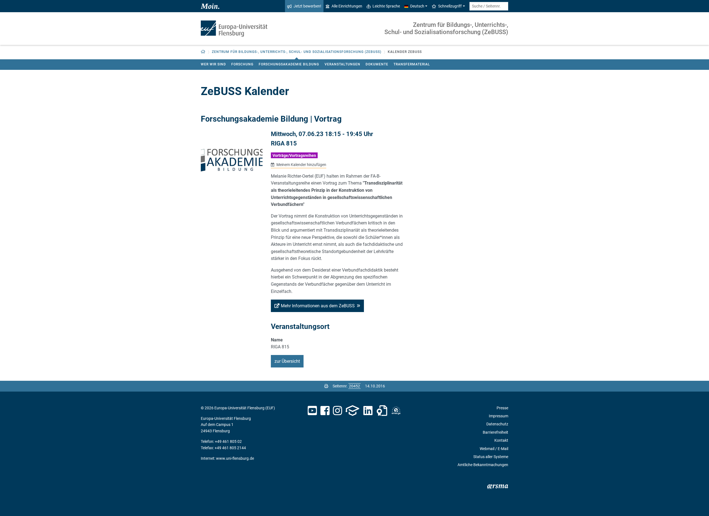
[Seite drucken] (326, 386)
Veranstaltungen (342, 64)
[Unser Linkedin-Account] (368, 411)
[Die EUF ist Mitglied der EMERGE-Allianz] (396, 411)
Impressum (498, 416)
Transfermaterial (412, 64)
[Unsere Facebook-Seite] (325, 411)
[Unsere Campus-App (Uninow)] (352, 411)
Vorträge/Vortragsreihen (294, 155)
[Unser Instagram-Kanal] (337, 411)
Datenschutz (497, 424)
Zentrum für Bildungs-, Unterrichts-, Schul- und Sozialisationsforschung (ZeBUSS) (446, 28)
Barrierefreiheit (495, 432)
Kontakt (501, 440)
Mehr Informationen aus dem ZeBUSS (318, 305)
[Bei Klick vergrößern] (232, 162)
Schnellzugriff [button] (450, 6)
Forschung (242, 64)
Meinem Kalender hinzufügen (301, 164)
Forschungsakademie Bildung (289, 64)
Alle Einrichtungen (347, 6)
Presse (502, 408)
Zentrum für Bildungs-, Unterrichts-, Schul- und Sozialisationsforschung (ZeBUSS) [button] (296, 52)
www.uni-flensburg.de (235, 458)
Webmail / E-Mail (494, 448)
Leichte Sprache (386, 6)
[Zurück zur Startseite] (234, 29)
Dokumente (377, 64)
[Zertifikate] (382, 411)
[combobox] (488, 6)
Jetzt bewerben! (307, 6)
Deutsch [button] (417, 6)
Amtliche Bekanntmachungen (483, 465)
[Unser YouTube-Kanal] (312, 411)
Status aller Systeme (490, 456)
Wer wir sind (213, 64)
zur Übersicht (287, 361)
